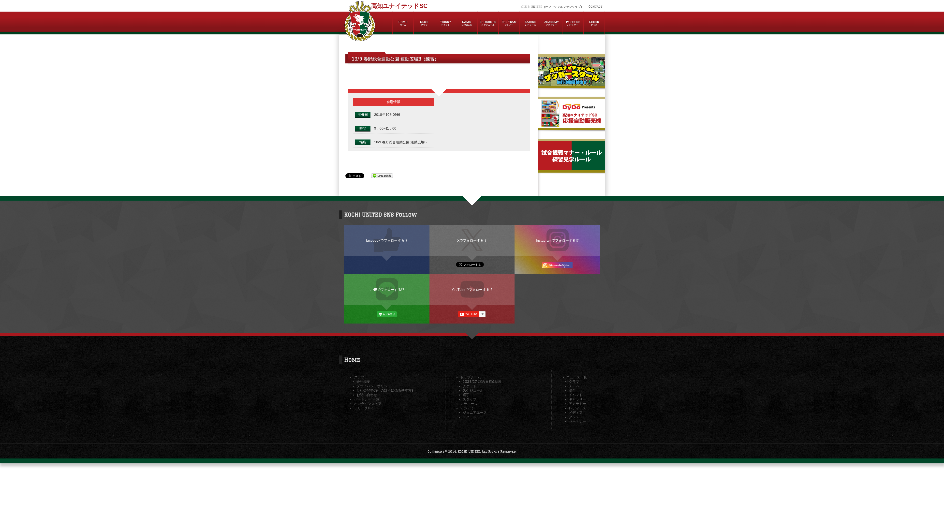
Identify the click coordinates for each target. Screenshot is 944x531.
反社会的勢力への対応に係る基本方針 (385, 390)
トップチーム (470, 377)
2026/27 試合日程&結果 (482, 382)
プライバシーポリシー (373, 386)
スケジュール (473, 390)
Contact (595, 6)
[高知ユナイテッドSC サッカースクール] (571, 84)
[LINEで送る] (382, 175)
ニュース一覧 (576, 377)
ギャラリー (577, 399)
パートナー (577, 421)
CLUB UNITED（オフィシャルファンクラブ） (552, 6)
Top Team (509, 23)
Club (424, 23)
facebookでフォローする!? (386, 240)
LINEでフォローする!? (386, 290)
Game (466, 23)
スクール (469, 417)
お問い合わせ (366, 395)
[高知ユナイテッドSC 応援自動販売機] (571, 126)
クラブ (359, 377)
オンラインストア (368, 404)
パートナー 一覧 (366, 399)
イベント (576, 395)
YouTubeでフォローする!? (472, 290)
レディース (468, 404)
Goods (594, 23)
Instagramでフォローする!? (557, 240)
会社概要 (363, 382)
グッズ (574, 417)
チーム (574, 386)
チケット (469, 386)
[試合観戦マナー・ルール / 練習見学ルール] (571, 168)
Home (403, 23)
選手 (466, 395)
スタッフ (469, 399)
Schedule (488, 23)
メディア (576, 412)
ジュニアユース (475, 412)
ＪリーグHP (363, 408)
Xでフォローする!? (472, 240)
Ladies (530, 23)
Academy (551, 23)
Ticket (445, 23)
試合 (572, 390)
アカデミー (468, 408)
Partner (573, 23)
